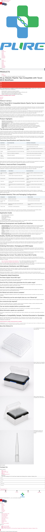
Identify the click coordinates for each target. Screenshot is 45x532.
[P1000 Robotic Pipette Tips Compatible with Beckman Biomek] (17, 447)
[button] (22, 59)
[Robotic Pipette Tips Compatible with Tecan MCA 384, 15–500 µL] (17, 379)
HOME (3, 50)
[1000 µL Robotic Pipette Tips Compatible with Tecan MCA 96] (17, 413)
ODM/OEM (3, 56)
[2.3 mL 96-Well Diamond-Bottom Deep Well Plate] (17, 345)
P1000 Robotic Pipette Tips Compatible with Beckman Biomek (38, 431)
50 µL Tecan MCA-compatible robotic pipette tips (10, 260)
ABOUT (3, 54)
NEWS (3, 53)
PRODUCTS (4, 51)
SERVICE (3, 55)
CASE (3, 52)
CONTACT (3, 67)
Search (1, 68)
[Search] (44, 69)
